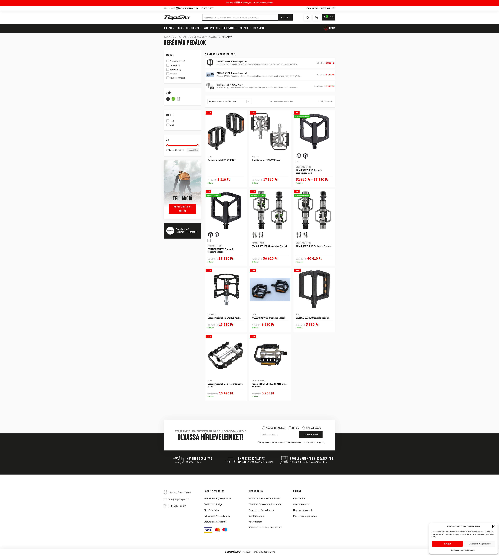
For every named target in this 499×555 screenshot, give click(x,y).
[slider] (167, 145)
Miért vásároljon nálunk (305, 515)
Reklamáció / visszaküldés (217, 515)
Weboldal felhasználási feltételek (266, 504)
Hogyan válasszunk (302, 510)
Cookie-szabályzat (457, 550)
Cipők (179, 28)
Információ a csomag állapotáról (265, 527)
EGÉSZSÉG (243, 28)
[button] (494, 526)
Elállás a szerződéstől (215, 521)
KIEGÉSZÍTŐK (228, 28)
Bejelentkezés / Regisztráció (218, 498)
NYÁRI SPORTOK (211, 28)
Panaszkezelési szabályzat (262, 510)
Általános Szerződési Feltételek (265, 498)
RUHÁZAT (168, 28)
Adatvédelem (470, 550)
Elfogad (447, 544)
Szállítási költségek (214, 504)
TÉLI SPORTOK (192, 28)
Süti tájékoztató (257, 515)
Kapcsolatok (299, 498)
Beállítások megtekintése (479, 544)
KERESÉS (285, 17)
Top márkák (258, 28)
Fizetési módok (211, 510)
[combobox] (227, 101)
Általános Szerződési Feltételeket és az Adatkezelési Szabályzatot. (298, 442)
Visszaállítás (193, 150)
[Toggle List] (249, 101)
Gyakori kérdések (301, 504)
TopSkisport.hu (172, 36)
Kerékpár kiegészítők (209, 36)
